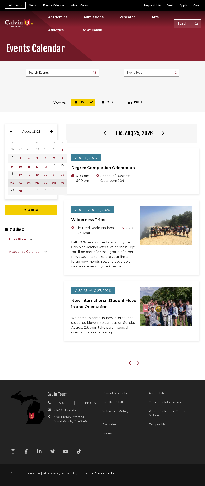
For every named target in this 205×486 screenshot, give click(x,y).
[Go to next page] (51, 132)
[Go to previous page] (11, 132)
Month (138, 102)
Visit (170, 5)
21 (53, 175)
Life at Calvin (91, 30)
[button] (187, 23)
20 (45, 175)
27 (45, 183)
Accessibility (69, 473)
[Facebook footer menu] (26, 452)
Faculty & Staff (112, 402)
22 (62, 175)
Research (128, 17)
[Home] (20, 18)
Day (82, 102)
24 (20, 183)
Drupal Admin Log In (99, 473)
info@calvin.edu (65, 410)
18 (28, 175)
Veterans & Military (115, 411)
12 (37, 166)
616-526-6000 (63, 403)
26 (37, 183)
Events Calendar (54, 5)
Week (110, 102)
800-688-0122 (87, 403)
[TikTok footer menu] (79, 452)
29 (62, 183)
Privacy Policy (51, 473)
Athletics (56, 30)
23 (12, 183)
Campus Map (158, 424)
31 (20, 191)
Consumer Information (165, 402)
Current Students (114, 393)
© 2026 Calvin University (25, 473)
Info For (13, 5)
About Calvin (79, 5)
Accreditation (158, 393)
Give (196, 5)
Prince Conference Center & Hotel (167, 413)
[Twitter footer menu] (53, 452)
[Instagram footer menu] (13, 452)
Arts (155, 17)
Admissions (93, 17)
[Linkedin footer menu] (39, 452)
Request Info (152, 5)
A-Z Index (109, 424)
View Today (31, 210)
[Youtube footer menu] (66, 452)
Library (107, 433)
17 (20, 175)
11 (29, 166)
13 (45, 166)
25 (29, 183)
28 (54, 183)
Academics (57, 17)
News (33, 5)
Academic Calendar (25, 252)
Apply (183, 5)
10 (20, 166)
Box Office (17, 239)
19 (37, 175)
